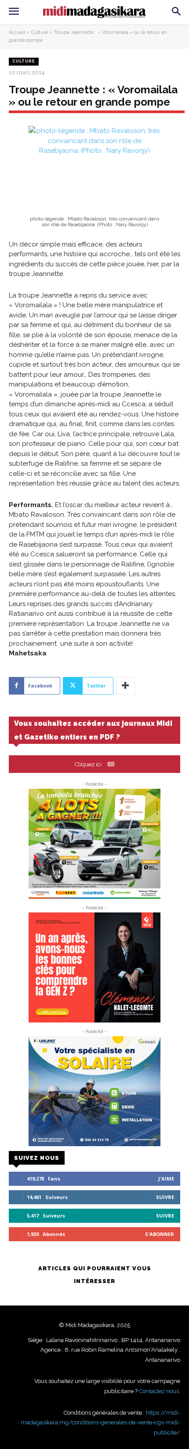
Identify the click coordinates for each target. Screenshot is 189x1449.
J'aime (166, 1178)
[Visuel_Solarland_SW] (94, 1091)
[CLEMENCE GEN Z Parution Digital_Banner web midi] (94, 967)
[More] (125, 686)
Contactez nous (159, 1391)
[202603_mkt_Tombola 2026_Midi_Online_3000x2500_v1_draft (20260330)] (94, 844)
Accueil (17, 32)
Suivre (165, 1197)
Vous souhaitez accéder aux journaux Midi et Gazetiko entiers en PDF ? (93, 730)
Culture (39, 32)
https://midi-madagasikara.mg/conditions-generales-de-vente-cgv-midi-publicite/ (100, 1422)
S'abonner (159, 1234)
